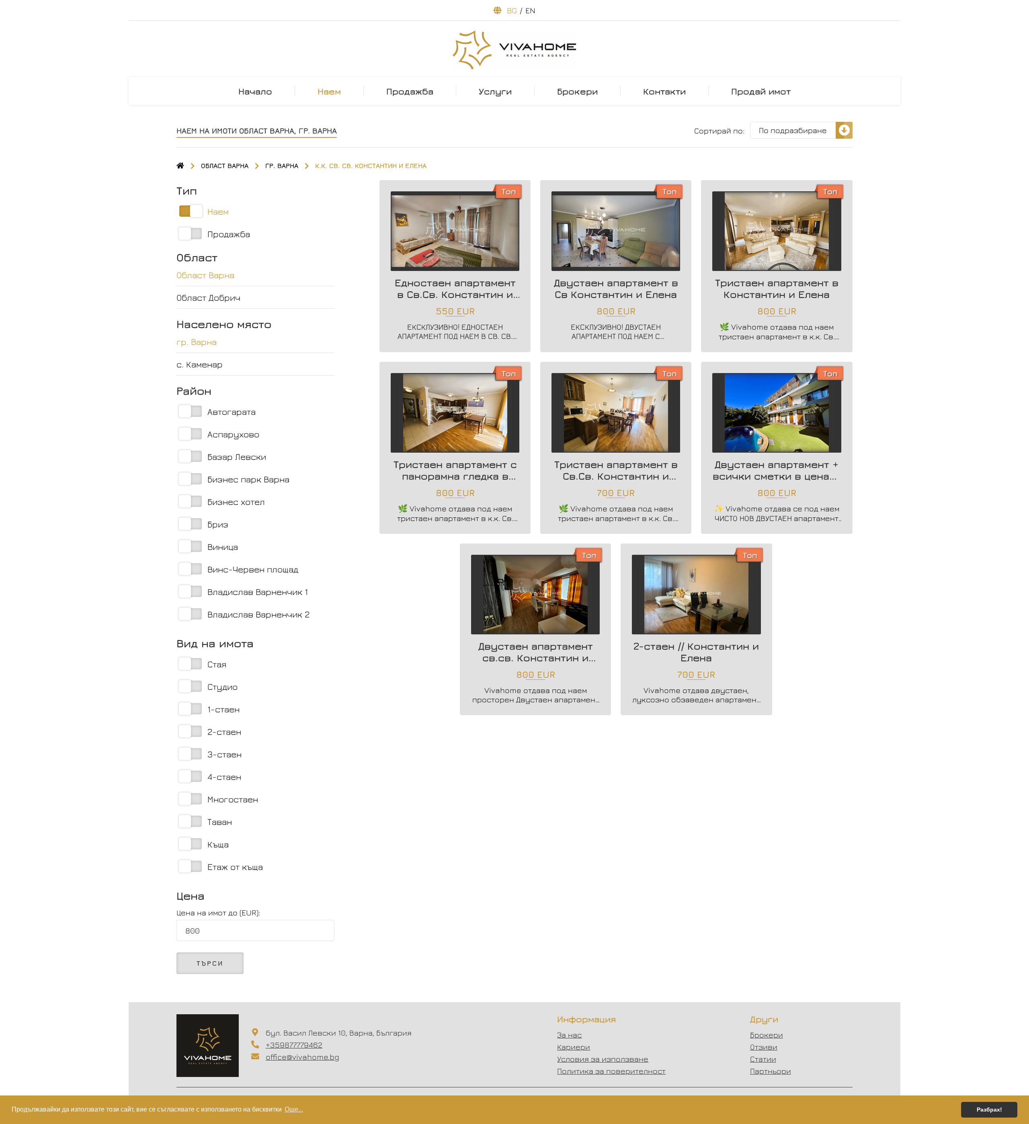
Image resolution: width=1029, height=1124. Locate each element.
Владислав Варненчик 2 (258, 614)
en (530, 10)
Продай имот (761, 91)
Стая (216, 663)
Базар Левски (236, 456)
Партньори (770, 1070)
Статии (763, 1058)
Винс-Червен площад (252, 569)
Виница (222, 546)
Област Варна (224, 166)
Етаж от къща (235, 866)
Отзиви (763, 1046)
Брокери (577, 91)
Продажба (409, 91)
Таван (219, 821)
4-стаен (224, 776)
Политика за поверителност (611, 1070)
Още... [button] (294, 1109)
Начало (255, 91)
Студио (222, 686)
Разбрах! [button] (989, 1109)
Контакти (664, 91)
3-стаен (224, 754)
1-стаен (223, 709)
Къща (218, 844)
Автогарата (231, 411)
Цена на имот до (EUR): (218, 912)
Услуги (495, 91)
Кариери (573, 1046)
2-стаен (224, 731)
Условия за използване (602, 1058)
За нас (569, 1034)
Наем (329, 91)
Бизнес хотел (236, 501)
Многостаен (232, 799)
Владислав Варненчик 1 (257, 591)
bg (512, 10)
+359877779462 (294, 1044)
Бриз (217, 524)
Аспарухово (233, 434)
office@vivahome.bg (302, 1056)
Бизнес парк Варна (248, 479)
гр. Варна (281, 166)
